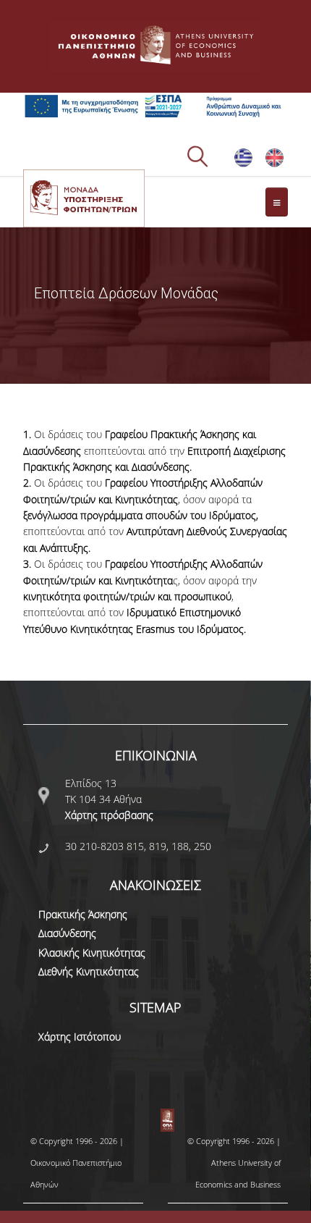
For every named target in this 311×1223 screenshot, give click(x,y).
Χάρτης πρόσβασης (109, 815)
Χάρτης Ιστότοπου (79, 1036)
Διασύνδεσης (67, 933)
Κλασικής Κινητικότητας (91, 952)
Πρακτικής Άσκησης (82, 914)
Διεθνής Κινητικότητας (88, 971)
